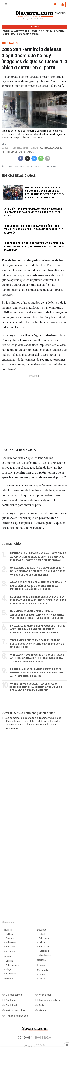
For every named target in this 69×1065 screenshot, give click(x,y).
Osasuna (8, 978)
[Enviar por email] (47, 157)
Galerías (43, 974)
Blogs (8, 969)
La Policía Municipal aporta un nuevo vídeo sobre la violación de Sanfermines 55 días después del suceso (33, 212)
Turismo (43, 1005)
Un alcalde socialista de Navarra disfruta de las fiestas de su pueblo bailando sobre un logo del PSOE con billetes (37, 571)
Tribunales (11, 942)
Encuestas (11, 973)
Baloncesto (44, 938)
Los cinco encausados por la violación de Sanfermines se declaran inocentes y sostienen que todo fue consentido (44, 193)
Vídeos (42, 978)
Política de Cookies (15, 1010)
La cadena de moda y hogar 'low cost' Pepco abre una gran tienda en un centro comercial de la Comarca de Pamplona (37, 629)
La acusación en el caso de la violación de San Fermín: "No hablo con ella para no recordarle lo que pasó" (33, 229)
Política (9, 934)
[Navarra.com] (34, 13)
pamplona (12, 166)
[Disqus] (34, 778)
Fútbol (42, 934)
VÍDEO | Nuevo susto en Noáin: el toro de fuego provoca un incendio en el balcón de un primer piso (37, 643)
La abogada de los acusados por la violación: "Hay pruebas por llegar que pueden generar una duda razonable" (33, 246)
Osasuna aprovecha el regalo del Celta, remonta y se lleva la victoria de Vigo (34, 33)
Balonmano (44, 946)
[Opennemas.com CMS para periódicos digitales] (34, 1040)
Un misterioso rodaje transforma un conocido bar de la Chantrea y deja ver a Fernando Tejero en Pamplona (36, 687)
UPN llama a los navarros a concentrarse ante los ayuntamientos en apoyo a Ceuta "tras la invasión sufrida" (37, 658)
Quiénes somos (14, 994)
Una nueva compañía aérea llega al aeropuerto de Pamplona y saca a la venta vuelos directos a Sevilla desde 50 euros (37, 614)
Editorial (9, 961)
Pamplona (9, 951)
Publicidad (11, 1005)
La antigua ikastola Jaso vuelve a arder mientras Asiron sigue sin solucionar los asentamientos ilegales (36, 672)
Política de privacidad (17, 1015)
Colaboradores (12, 965)
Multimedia (43, 970)
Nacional (41, 960)
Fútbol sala (44, 951)
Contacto (11, 1000)
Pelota (42, 942)
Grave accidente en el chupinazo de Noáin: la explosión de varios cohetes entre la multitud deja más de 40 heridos (38, 585)
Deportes (41, 929)
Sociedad (10, 946)
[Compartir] (20, 157)
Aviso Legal (45, 994)
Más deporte (45, 955)
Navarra (8, 929)
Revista (41, 965)
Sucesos (10, 938)
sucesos (38, 166)
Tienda (42, 1010)
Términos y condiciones (39, 713)
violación (50, 166)
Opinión (8, 956)
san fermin (26, 166)
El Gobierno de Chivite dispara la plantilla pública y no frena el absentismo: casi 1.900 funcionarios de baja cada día (38, 600)
